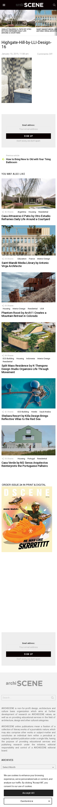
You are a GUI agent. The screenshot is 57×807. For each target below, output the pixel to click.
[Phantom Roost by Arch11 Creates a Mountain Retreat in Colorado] (28, 287)
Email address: (28, 125)
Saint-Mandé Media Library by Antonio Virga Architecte (25, 264)
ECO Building (8, 358)
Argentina (22, 212)
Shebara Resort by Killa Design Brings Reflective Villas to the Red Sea (25, 417)
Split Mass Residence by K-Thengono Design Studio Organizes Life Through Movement (25, 369)
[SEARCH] (54, 5)
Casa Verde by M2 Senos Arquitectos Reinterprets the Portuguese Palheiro (25, 464)
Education (22, 259)
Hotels (34, 412)
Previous (1, 23)
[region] (28, 788)
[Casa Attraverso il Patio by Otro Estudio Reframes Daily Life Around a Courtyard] (17, 18)
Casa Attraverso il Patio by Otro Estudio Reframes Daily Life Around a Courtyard (16, 31)
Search (52, 698)
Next (55, 23)
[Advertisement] (28, 594)
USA (42, 309)
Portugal (31, 458)
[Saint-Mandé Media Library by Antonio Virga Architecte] (28, 240)
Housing (32, 212)
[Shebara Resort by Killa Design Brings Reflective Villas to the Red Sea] (28, 393)
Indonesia (30, 358)
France (32, 259)
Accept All (28, 793)
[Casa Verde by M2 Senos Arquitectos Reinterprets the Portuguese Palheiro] (28, 440)
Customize (27, 801)
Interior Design (43, 259)
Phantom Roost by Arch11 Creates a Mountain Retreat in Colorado (24, 314)
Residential (43, 212)
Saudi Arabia (45, 412)
